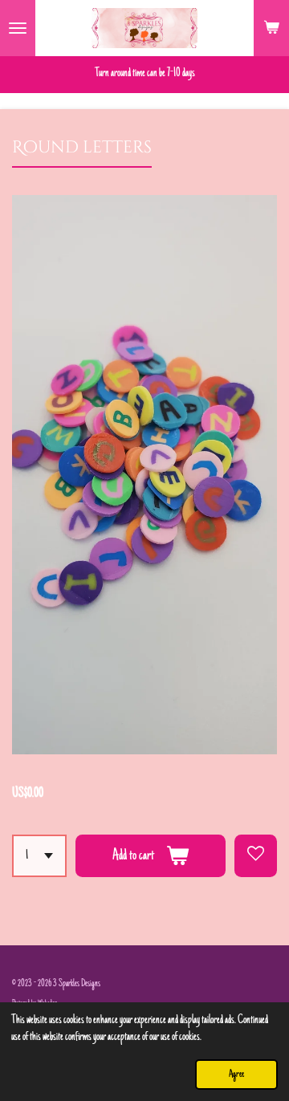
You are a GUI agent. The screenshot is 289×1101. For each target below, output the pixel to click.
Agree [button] (236, 1074)
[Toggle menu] (17, 28)
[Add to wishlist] (255, 856)
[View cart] (271, 28)
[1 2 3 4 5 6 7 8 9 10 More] (39, 856)
